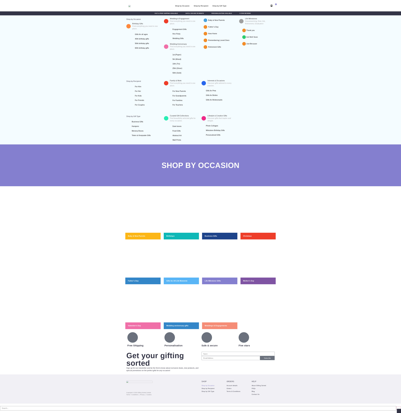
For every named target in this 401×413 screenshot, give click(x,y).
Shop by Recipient (201, 6)
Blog (253, 391)
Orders (229, 388)
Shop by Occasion (182, 6)
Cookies (149, 394)
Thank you (250, 30)
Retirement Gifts (214, 47)
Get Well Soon (252, 37)
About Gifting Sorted (259, 385)
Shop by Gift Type (219, 6)
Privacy (142, 394)
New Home (212, 33)
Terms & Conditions (233, 391)
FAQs (254, 388)
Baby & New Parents (216, 20)
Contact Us (256, 394)
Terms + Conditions (132, 394)
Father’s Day (213, 27)
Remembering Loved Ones (218, 40)
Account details (232, 385)
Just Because (251, 44)
